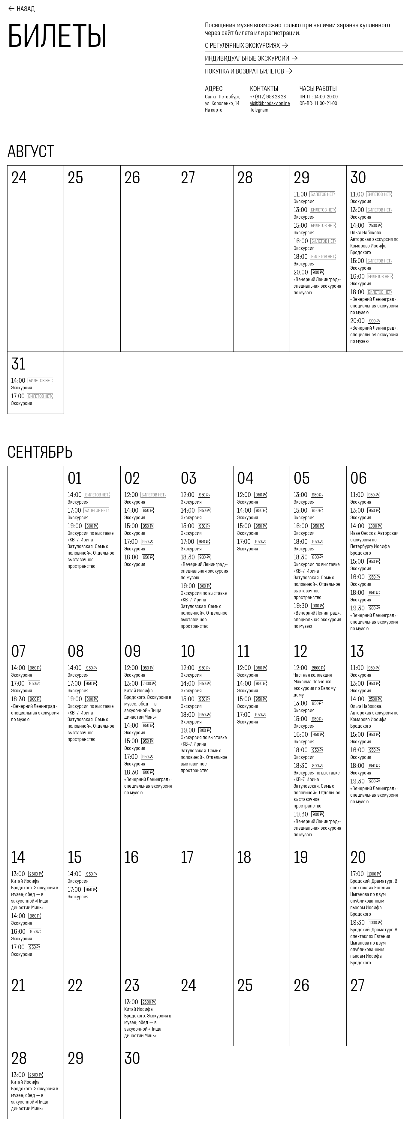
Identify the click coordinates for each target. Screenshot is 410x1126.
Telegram (259, 109)
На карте (213, 109)
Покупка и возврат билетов (244, 71)
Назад (26, 9)
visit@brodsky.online (270, 103)
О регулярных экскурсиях (242, 45)
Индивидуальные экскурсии (247, 58)
